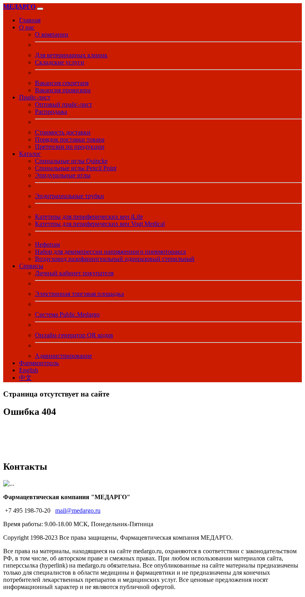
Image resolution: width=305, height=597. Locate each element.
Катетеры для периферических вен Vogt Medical (100, 223)
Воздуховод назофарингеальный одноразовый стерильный (115, 258)
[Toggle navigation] (40, 9)
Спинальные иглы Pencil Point (75, 168)
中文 (25, 377)
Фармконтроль (39, 363)
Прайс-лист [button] (34, 97)
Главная (30, 20)
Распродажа (51, 111)
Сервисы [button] (31, 266)
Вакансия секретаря (62, 83)
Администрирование (63, 355)
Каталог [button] (30, 153)
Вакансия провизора (63, 90)
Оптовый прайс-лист (63, 104)
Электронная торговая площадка (79, 293)
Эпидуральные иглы (63, 175)
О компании (51, 34)
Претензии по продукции (69, 146)
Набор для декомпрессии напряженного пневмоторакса (110, 251)
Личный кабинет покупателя (74, 273)
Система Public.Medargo (67, 314)
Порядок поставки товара (69, 139)
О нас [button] (27, 27)
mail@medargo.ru (77, 510)
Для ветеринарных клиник (71, 55)
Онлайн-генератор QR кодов (74, 335)
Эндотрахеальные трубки (69, 196)
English (28, 370)
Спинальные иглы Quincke (71, 161)
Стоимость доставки (63, 132)
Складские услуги (59, 62)
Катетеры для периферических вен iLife (89, 216)
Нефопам (47, 244)
